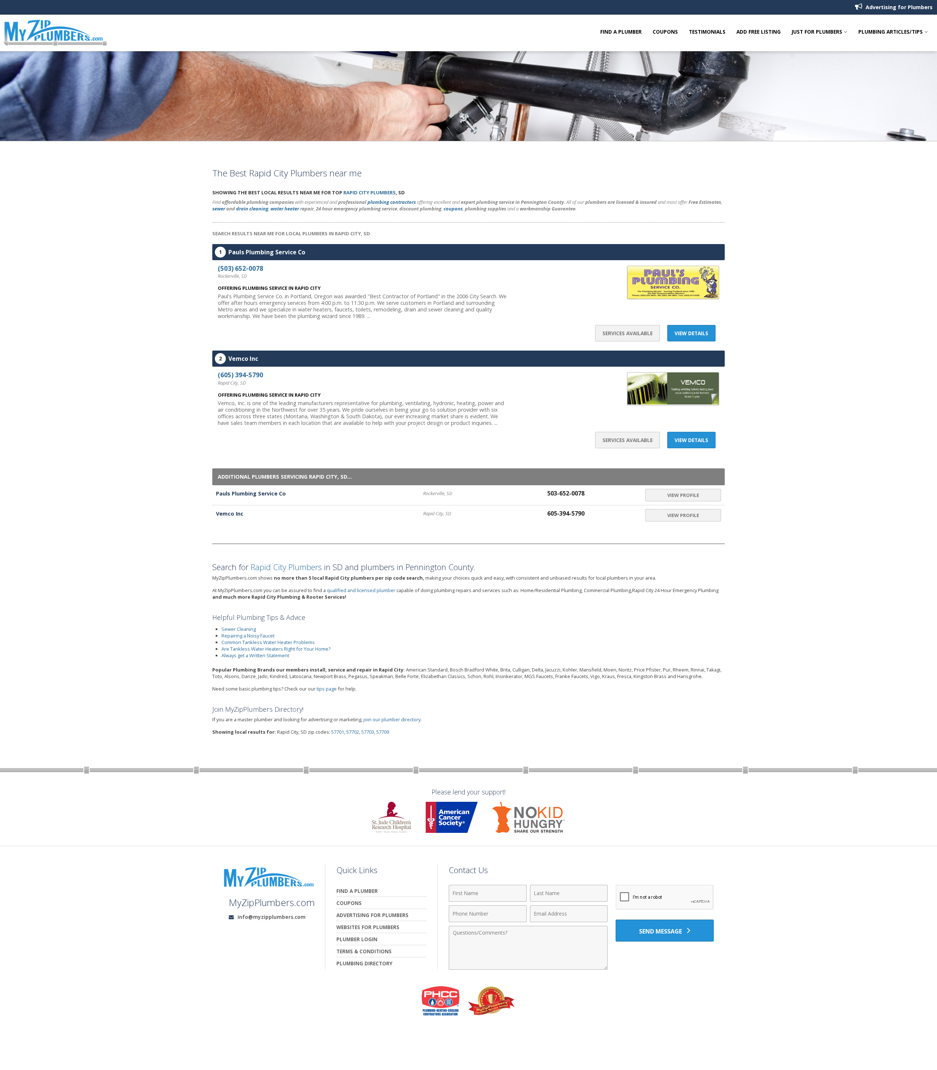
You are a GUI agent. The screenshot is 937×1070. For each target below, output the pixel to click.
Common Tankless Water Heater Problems (268, 642)
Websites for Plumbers (367, 927)
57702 (352, 732)
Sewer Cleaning (238, 629)
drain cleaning (252, 208)
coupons (453, 208)
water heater (284, 208)
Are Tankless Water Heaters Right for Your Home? (276, 649)
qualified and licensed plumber (361, 590)
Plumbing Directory (364, 963)
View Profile (683, 495)
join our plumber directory (392, 719)
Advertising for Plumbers (898, 7)
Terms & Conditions (364, 951)
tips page (327, 688)
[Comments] (528, 968)
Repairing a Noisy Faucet (248, 635)
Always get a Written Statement (255, 655)
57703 (367, 732)
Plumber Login (356, 939)
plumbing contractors (391, 202)
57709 (382, 732)
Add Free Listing (758, 32)
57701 (337, 732)
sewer (218, 208)
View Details (691, 333)
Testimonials (707, 32)
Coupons (665, 32)
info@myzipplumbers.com (272, 916)
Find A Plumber (621, 32)
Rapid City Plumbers (369, 192)
